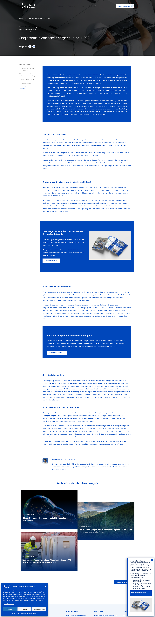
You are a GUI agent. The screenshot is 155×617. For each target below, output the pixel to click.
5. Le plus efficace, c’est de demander (26, 88)
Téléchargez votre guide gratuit (138, 593)
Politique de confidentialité (20, 613)
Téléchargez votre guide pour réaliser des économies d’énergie (27, 75)
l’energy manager (49, 415)
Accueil (21, 18)
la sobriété (61, 77)
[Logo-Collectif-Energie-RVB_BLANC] (28, 4)
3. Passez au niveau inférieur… (26, 79)
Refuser (24, 609)
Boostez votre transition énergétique (40, 18)
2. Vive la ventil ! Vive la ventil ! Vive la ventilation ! (27, 69)
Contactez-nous (33, 613)
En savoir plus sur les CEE (55, 352)
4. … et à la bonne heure (25, 83)
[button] (45, 586)
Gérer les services (9, 604)
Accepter (9, 609)
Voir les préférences (39, 609)
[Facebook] (30, 47)
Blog (26, 18)
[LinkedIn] (34, 47)
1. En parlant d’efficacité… (25, 64)
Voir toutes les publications (123, 582)
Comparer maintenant (124, 6)
